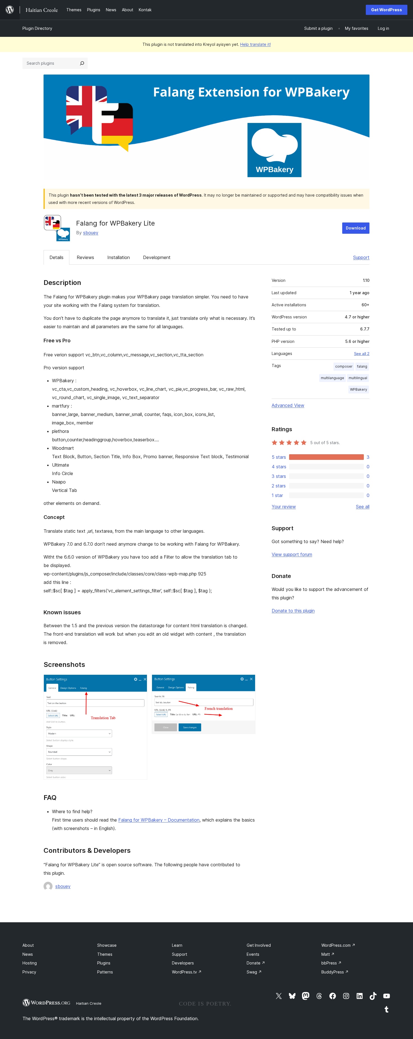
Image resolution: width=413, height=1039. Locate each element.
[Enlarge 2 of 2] (248, 682)
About (28, 945)
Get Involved (259, 945)
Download (356, 228)
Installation (118, 257)
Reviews (85, 257)
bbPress (331, 963)
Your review (284, 506)
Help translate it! (255, 44)
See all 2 (361, 353)
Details (56, 257)
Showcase (107, 945)
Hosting (29, 963)
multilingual (358, 378)
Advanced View (288, 405)
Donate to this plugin (293, 610)
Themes (104, 954)
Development (157, 257)
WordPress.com (338, 945)
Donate (256, 963)
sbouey (90, 232)
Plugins (103, 963)
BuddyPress (335, 972)
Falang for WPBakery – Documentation (158, 820)
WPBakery (358, 389)
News (27, 954)
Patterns (105, 972)
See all (362, 506)
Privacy (29, 972)
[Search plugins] (82, 63)
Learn (177, 945)
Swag (254, 972)
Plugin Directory (37, 28)
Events (253, 954)
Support (361, 257)
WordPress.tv (187, 972)
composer (344, 366)
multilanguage (332, 378)
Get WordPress (386, 9)
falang (362, 366)
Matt (328, 954)
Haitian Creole (88, 1003)
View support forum (292, 554)
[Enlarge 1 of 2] (139, 682)
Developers (183, 963)
